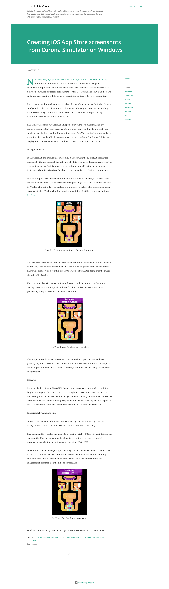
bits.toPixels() (38, 6)
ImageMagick (129, 107)
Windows (128, 119)
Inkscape (128, 111)
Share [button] (127, 79)
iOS (126, 115)
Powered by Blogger (86, 582)
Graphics (128, 99)
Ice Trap (31, 195)
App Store (128, 91)
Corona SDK (129, 95)
